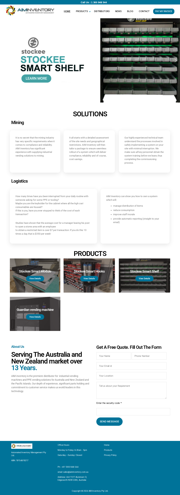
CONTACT (144, 11)
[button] (4, 60)
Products (108, 450)
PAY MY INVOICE (163, 11)
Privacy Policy (110, 455)
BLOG (130, 11)
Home (106, 445)
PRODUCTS (82, 11)
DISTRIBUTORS (102, 11)
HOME (67, 11)
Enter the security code (109, 403)
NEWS (118, 11)
